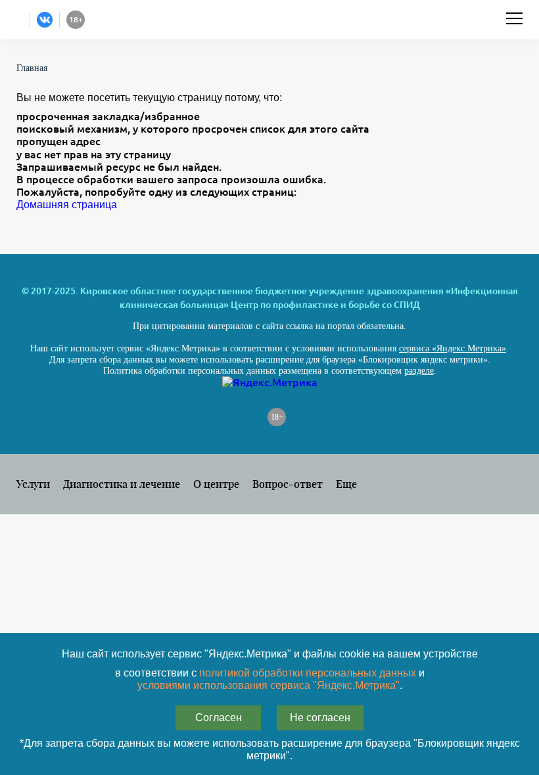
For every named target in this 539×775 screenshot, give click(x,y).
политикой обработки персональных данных (307, 672)
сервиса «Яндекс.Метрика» (452, 348)
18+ (277, 417)
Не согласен (320, 717)
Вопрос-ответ (287, 483)
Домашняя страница (66, 204)
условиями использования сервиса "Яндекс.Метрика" (268, 685)
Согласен (218, 717)
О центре (216, 483)
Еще (346, 483)
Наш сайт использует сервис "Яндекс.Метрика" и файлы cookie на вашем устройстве (270, 653)
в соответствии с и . (270, 679)
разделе (419, 371)
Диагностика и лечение (121, 483)
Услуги (33, 483)
